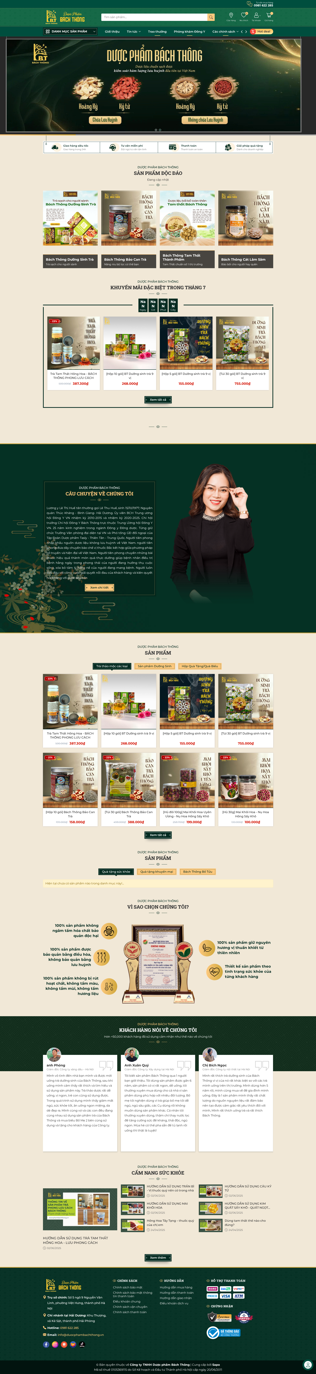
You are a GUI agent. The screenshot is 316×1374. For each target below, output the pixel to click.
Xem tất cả (158, 399)
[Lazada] (73, 1344)
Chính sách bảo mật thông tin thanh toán (132, 1294)
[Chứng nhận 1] (220, 1317)
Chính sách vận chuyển (130, 1307)
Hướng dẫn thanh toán (177, 1292)
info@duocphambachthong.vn (81, 1335)
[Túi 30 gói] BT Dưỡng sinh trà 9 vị (245, 733)
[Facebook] (46, 1344)
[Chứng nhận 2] (243, 1317)
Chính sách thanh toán (130, 1312)
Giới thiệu (112, 31)
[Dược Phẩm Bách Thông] (65, 17)
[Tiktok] (82, 1344)
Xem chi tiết (99, 587)
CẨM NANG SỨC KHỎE (158, 1173)
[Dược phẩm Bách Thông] (63, 1285)
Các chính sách (224, 31)
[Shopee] (64, 1344)
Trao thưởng (157, 31)
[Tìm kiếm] (211, 17)
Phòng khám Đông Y (189, 31)
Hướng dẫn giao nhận (176, 1298)
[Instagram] (55, 1344)
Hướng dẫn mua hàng (176, 1287)
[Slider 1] (158, 85)
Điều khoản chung (126, 1301)
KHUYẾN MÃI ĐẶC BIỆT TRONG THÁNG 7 (158, 287)
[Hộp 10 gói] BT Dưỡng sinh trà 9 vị (129, 733)
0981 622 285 (69, 1328)
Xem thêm (158, 1257)
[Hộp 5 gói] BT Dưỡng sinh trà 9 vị (186, 374)
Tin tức (132, 31)
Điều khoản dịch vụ (174, 1303)
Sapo (216, 1364)
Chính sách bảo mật (127, 1287)
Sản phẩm (158, 653)
